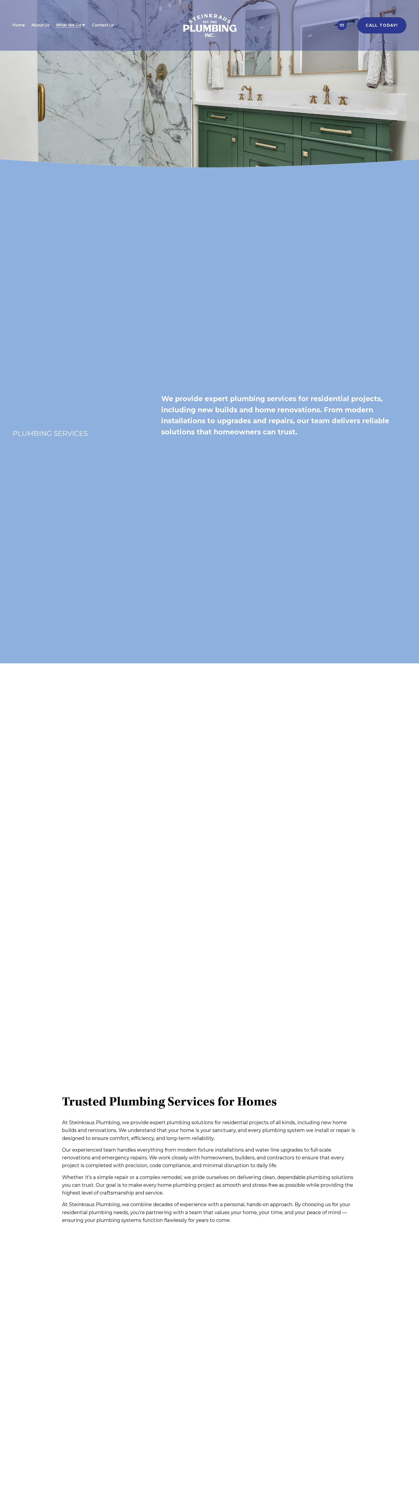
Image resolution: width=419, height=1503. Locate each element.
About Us (40, 25)
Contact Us (103, 25)
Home (19, 25)
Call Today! (382, 25)
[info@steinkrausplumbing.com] (342, 25)
